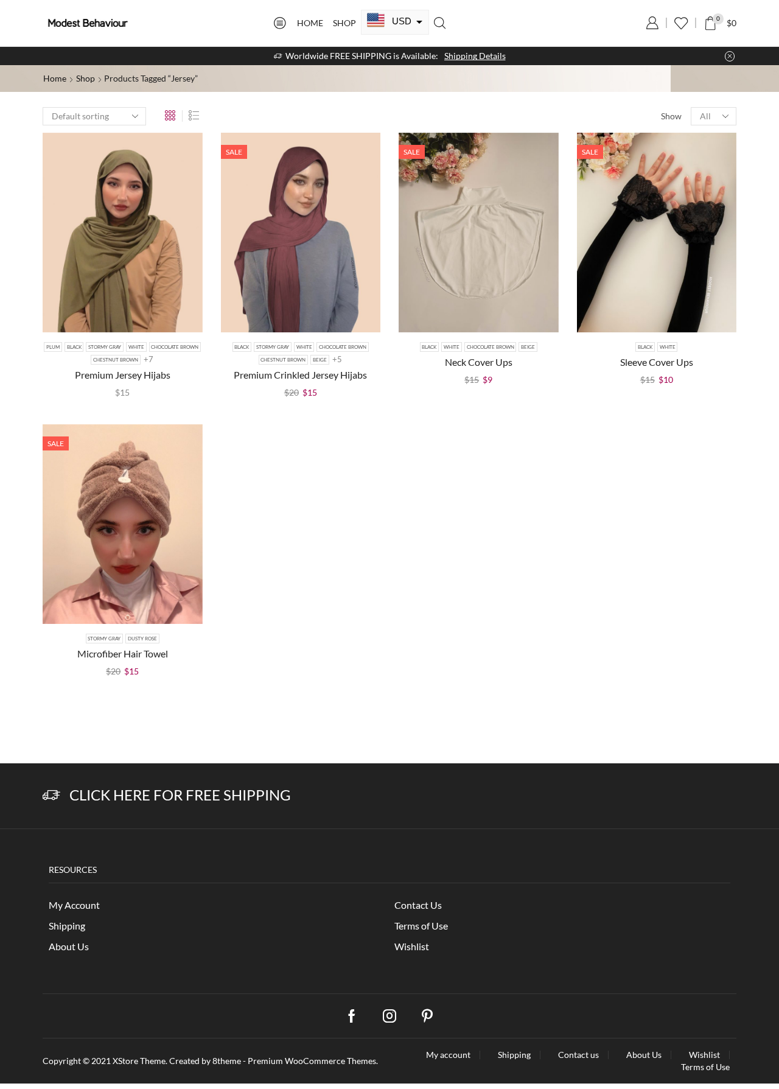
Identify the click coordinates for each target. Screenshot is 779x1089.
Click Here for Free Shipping (180, 795)
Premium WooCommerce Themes (312, 1061)
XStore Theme (139, 1061)
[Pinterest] (427, 1016)
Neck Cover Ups (478, 362)
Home (310, 23)
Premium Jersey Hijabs (122, 374)
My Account (74, 905)
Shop (344, 23)
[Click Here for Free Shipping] (51, 795)
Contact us (578, 1055)
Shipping (67, 925)
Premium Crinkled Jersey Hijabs (300, 374)
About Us (69, 946)
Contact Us (418, 905)
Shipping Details (475, 56)
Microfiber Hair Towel (122, 653)
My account (448, 1055)
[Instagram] (389, 1016)
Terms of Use (421, 925)
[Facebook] (351, 1016)
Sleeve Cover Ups (656, 362)
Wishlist (411, 946)
